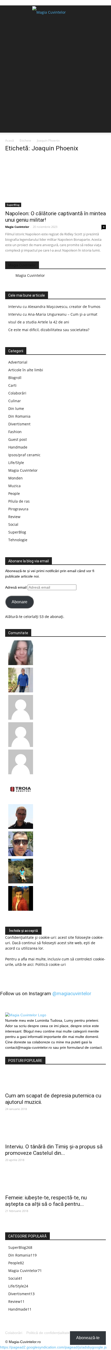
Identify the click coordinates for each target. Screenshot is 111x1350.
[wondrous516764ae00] (20, 745)
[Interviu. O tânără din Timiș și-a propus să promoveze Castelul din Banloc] (55, 1131)
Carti (12, 385)
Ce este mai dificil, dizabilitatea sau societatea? (48, 329)
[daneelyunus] (20, 691)
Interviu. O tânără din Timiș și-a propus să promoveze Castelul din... (53, 1149)
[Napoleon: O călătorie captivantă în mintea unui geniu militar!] (55, 182)
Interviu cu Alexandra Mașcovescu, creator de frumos (54, 306)
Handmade (17, 447)
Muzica (14, 485)
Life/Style (16, 462)
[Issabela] (20, 663)
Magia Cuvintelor (17, 227)
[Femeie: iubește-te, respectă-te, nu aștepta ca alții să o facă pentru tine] (55, 1182)
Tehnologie (17, 539)
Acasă (9, 140)
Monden (15, 478)
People (14, 493)
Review (14, 516)
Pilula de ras (19, 501)
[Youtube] (30, 1054)
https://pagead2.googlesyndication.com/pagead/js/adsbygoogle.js (53, 1347)
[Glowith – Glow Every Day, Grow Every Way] (20, 882)
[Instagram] (20, 1053)
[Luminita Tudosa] (20, 772)
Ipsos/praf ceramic (24, 454)
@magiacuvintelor (71, 993)
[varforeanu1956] (20, 718)
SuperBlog (13, 205)
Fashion (15, 431)
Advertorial (17, 362)
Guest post (17, 439)
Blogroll (14, 377)
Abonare (19, 602)
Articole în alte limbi (25, 369)
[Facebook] (10, 1054)
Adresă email (16, 587)
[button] (104, 12)
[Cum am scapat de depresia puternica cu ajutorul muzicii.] (55, 1080)
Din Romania (19, 416)
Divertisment (19, 424)
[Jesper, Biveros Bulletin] (20, 827)
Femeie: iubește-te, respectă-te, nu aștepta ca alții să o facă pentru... (46, 1200)
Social (13, 524)
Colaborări (17, 393)
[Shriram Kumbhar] (20, 909)
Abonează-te (88, 1338)
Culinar (14, 400)
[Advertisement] (55, 77)
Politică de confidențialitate (48, 1333)
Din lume (16, 408)
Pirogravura (18, 508)
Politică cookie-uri (50, 964)
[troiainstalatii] (20, 800)
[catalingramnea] (20, 854)
